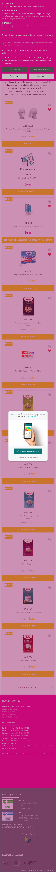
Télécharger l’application (28, 451)
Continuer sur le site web (28, 458)
